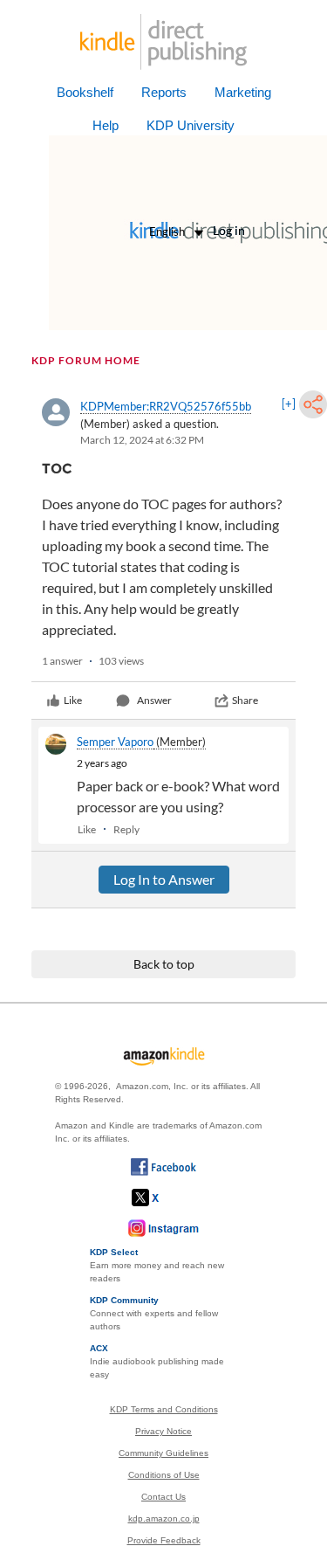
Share (245, 700)
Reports (164, 92)
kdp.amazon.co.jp (164, 1518)
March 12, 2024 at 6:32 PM (142, 439)
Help (105, 125)
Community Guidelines (163, 1453)
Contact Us (163, 1496)
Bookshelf (85, 92)
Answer (154, 700)
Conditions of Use (164, 1475)
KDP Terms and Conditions (164, 1409)
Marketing (243, 92)
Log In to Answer (164, 879)
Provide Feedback (164, 1540)
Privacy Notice (163, 1431)
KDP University (190, 125)
